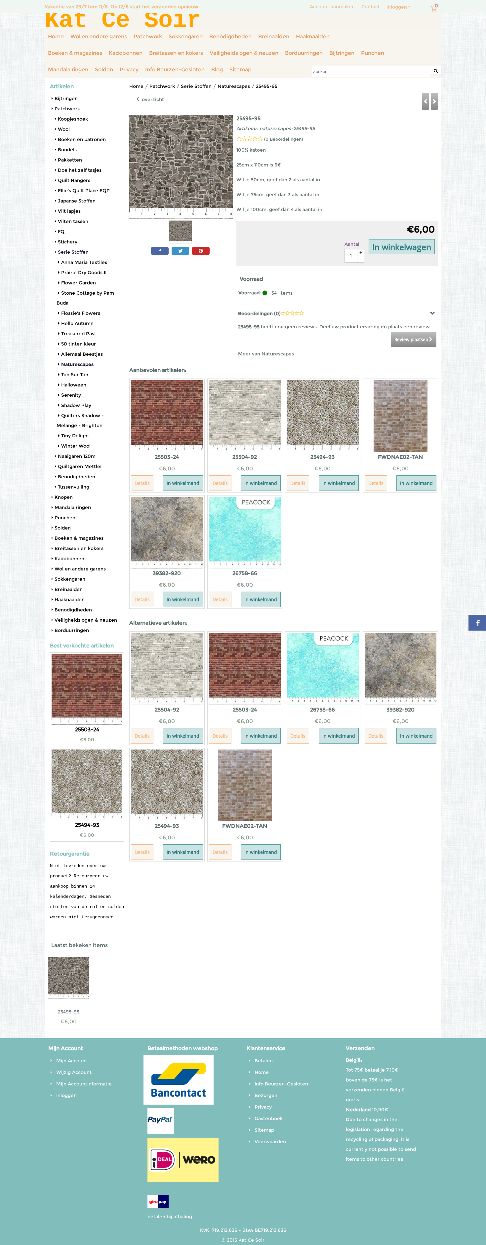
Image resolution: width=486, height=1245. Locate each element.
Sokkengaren (186, 36)
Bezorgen (266, 1095)
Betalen (264, 1061)
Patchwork (148, 36)
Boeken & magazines (75, 53)
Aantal (351, 244)
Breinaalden (273, 36)
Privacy (129, 69)
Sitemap (240, 69)
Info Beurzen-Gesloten (175, 69)
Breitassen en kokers (176, 53)
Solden (104, 69)
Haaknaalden (313, 36)
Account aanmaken (332, 7)
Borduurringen (304, 53)
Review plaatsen (411, 339)
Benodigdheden (230, 36)
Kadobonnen (125, 53)
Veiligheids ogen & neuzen (244, 53)
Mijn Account (71, 1061)
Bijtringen (341, 53)
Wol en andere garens (98, 36)
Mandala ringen (68, 69)
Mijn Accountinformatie (84, 1084)
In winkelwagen (401, 246)
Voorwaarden (270, 1142)
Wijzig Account (74, 1072)
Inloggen (396, 7)
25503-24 (87, 729)
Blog (217, 69)
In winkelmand (183, 483)
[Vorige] (425, 101)
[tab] (337, 313)
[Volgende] (434, 101)
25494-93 (87, 825)
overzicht (152, 99)
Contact (370, 7)
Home (56, 36)
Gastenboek (269, 1118)
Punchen (372, 53)
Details (142, 483)
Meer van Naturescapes (266, 354)
